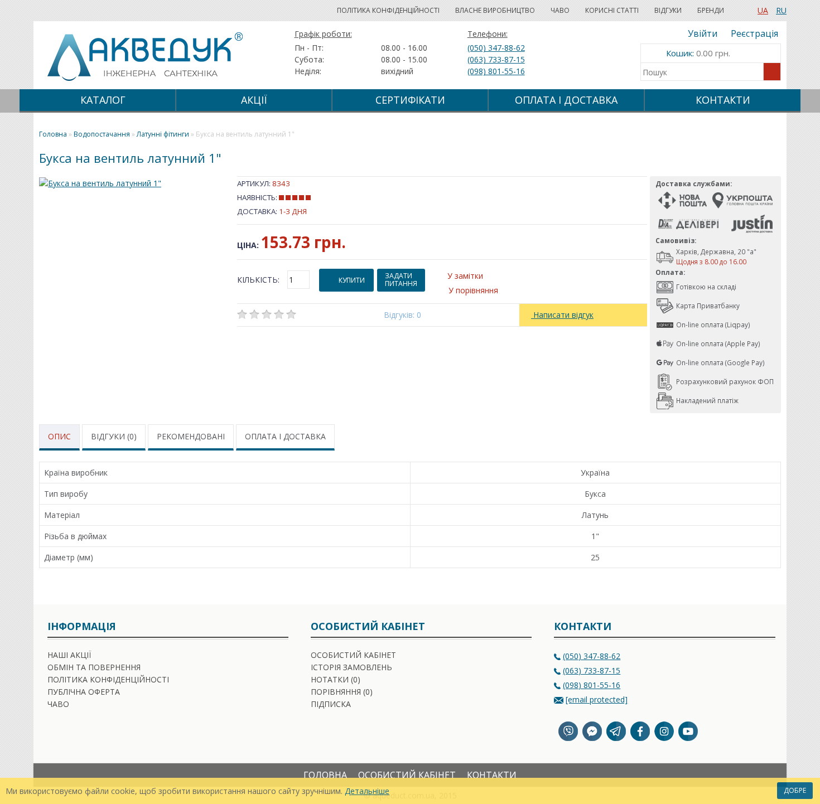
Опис (59, 436)
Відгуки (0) (114, 436)
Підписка (331, 704)
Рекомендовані (191, 436)
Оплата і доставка (285, 436)
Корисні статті (612, 10)
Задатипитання (401, 279)
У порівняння (473, 290)
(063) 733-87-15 (496, 59)
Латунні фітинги (163, 134)
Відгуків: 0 (402, 314)
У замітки (465, 275)
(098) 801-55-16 (496, 71)
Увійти (702, 33)
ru (781, 10)
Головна (325, 775)
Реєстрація (754, 33)
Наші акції (69, 655)
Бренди (710, 10)
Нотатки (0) (335, 679)
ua (763, 10)
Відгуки (668, 10)
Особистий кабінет (353, 655)
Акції (254, 99)
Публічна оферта (83, 691)
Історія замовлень (351, 667)
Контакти (723, 99)
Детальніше (367, 791)
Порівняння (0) (342, 691)
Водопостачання (102, 134)
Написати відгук (562, 314)
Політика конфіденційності (388, 10)
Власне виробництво (495, 10)
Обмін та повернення (94, 667)
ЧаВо (560, 10)
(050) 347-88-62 (496, 47)
